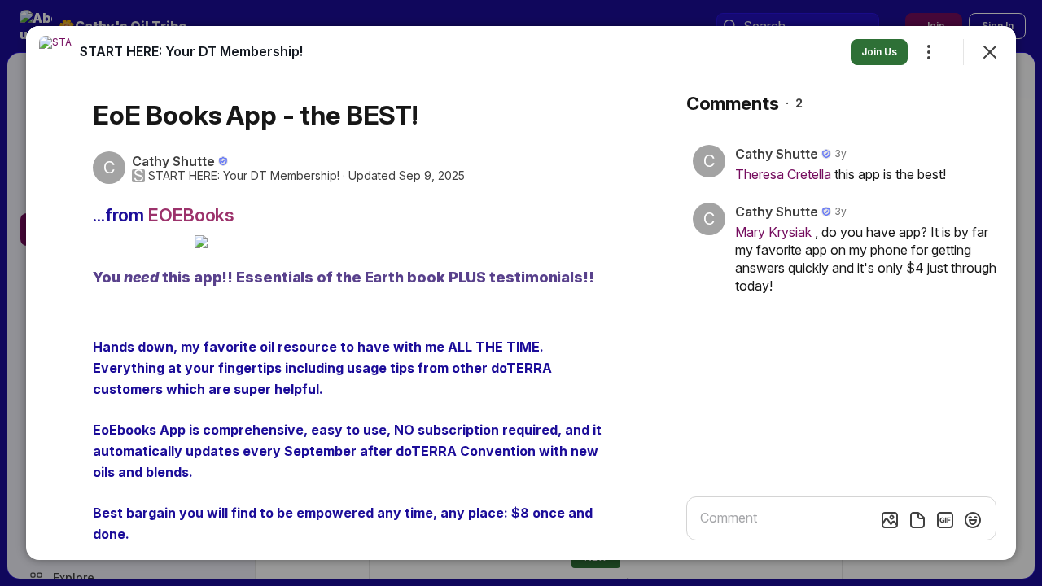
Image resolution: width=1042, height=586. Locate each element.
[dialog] (521, 293)
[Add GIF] (945, 520)
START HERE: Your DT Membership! (243, 175)
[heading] (191, 51)
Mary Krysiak (773, 232)
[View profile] (55, 52)
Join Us (879, 52)
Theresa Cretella (783, 174)
